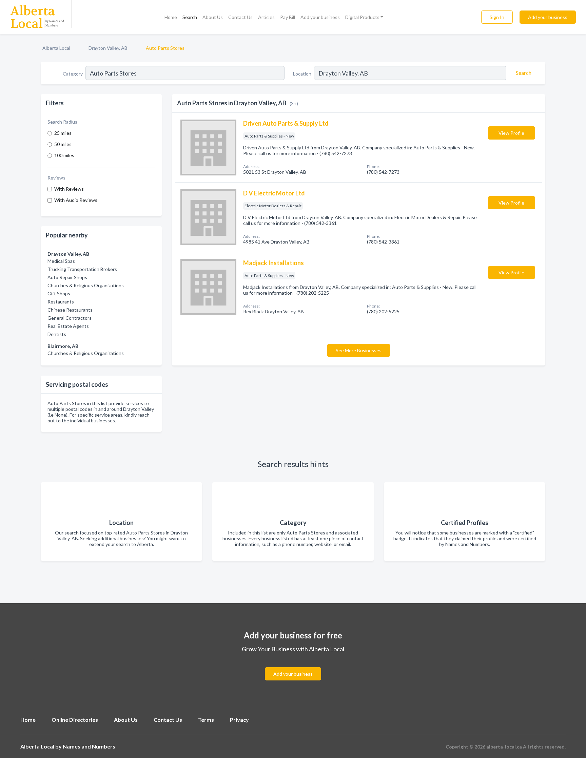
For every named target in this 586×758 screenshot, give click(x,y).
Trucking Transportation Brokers (82, 269)
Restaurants (60, 301)
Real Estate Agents (68, 326)
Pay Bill (287, 17)
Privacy (239, 719)
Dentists (56, 334)
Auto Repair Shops (67, 277)
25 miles (63, 133)
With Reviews (69, 189)
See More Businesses (359, 350)
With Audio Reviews (75, 200)
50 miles (63, 144)
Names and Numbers (89, 746)
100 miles (64, 155)
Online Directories (75, 719)
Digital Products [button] (362, 17)
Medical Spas (61, 261)
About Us (212, 17)
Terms (206, 719)
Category (73, 74)
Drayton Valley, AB (108, 48)
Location (302, 74)
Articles (266, 17)
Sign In (497, 17)
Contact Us (240, 17)
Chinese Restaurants (70, 310)
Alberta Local (56, 48)
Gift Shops (58, 293)
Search (189, 17)
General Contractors (69, 318)
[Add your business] (293, 665)
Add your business (320, 17)
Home (170, 17)
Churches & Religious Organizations (85, 285)
